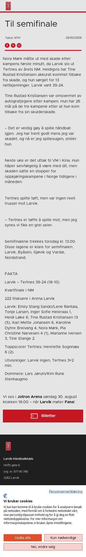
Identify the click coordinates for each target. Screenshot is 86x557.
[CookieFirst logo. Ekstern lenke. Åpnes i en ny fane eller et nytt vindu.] (5, 496)
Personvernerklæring (65, 491)
